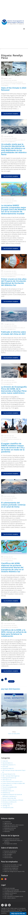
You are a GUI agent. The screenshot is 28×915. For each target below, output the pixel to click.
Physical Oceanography (8, 787)
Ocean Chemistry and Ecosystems (10, 781)
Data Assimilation (6, 763)
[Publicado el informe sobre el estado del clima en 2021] (14, 314)
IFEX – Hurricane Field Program (10, 776)
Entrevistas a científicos (8, 802)
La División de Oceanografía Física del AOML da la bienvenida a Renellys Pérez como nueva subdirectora (14, 389)
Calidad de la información (10, 893)
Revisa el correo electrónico (11, 870)
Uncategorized (6, 807)
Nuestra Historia (8, 857)
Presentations (5, 789)
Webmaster (7, 831)
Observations (5, 779)
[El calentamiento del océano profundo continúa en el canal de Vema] (14, 486)
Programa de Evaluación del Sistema (11, 794)
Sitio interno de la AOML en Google (13, 865)
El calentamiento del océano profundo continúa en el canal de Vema (13, 504)
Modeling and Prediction (8, 777)
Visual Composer (15, 911)
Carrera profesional (9, 830)
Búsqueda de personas (10, 828)
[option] (6, 879)
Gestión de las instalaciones (11, 868)
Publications (5, 792)
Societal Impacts (6, 804)
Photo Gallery (5, 785)
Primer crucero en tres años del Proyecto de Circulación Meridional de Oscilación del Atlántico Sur (13, 282)
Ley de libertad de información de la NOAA (14, 891)
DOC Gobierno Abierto (9, 898)
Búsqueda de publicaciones (11, 826)
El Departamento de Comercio (11, 839)
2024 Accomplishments (10, 852)
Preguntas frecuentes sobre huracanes (14, 825)
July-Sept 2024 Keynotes (10, 689)
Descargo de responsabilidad (11, 890)
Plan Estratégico (8, 854)
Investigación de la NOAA (10, 843)
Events (4, 766)
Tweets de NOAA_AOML (14, 733)
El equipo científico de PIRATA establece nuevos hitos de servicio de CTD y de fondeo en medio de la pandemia (12, 447)
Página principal (8, 823)
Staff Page (4, 805)
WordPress (4, 913)
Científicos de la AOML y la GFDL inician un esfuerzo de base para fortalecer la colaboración (13, 633)
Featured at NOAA (7, 82)
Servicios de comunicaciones (11, 866)
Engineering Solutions (7, 764)
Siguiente (11, 681)
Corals (4, 761)
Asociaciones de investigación (10, 627)
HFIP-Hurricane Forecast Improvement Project (13, 770)
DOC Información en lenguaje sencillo (13, 896)
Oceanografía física (8, 202)
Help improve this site (18, 913)
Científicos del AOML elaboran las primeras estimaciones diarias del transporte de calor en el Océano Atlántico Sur (12, 567)
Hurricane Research (18, 82)
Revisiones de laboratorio (10, 851)
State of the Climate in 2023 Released (13, 89)
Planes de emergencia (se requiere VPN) (14, 871)
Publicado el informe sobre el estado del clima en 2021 (13, 333)
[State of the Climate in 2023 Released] (14, 68)
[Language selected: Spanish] (4, 879)
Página (6, 679)
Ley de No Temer (8, 894)
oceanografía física (10, 141)
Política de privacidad (9, 888)
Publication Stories (7, 791)
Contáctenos (7, 821)
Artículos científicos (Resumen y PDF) (11, 800)
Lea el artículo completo (11, 114)
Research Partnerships (8, 798)
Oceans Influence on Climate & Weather (11, 83)
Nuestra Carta (7, 856)
